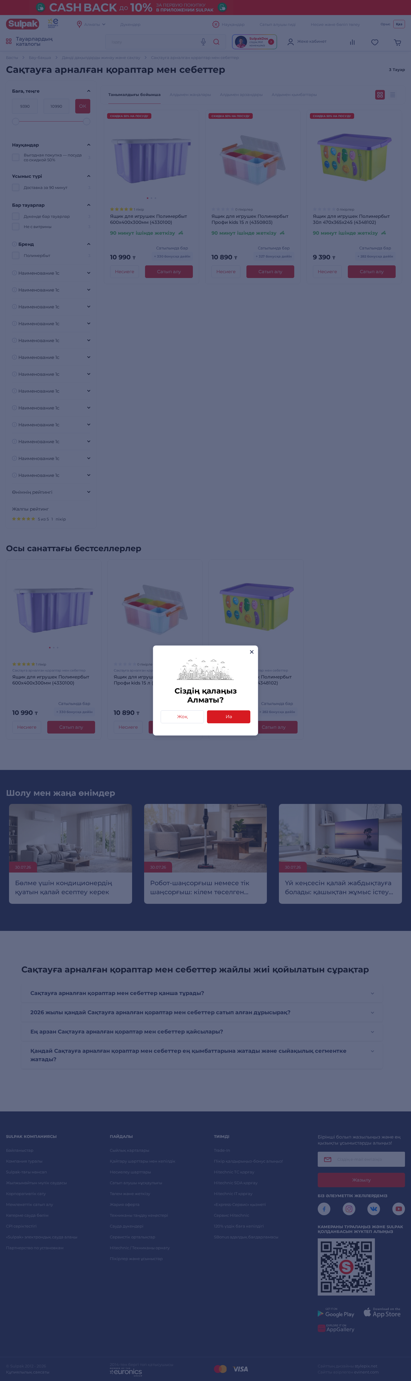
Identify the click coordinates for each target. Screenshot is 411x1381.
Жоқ (182, 716)
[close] (251, 652)
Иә (229, 716)
